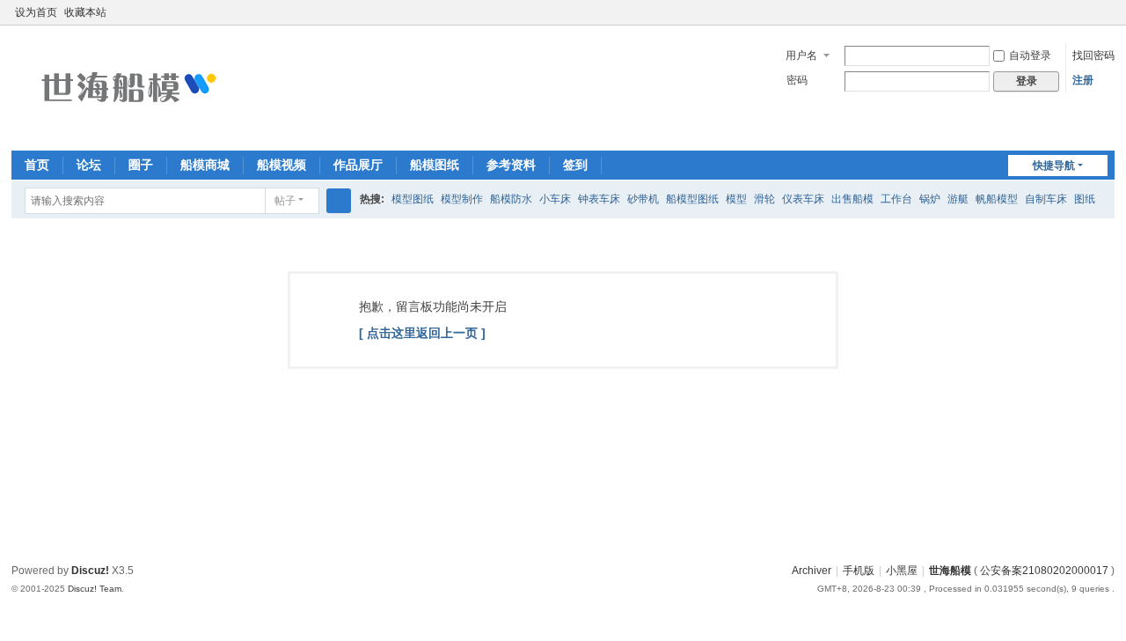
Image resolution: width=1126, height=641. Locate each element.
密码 (797, 80)
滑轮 (764, 199)
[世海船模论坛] (125, 86)
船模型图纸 (692, 199)
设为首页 (36, 12)
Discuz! (90, 570)
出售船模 (852, 199)
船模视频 (281, 165)
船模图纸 (434, 165)
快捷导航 (1054, 165)
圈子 (140, 165)
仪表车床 (803, 199)
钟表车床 (599, 199)
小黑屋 (902, 570)
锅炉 (929, 199)
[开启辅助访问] (1090, 12)
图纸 (1084, 199)
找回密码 (1093, 55)
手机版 (858, 570)
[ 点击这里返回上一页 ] (422, 333)
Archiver (811, 570)
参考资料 (511, 165)
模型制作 (462, 199)
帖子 (285, 201)
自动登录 (1030, 55)
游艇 (958, 199)
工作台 (896, 199)
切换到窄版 (1107, 19)
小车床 (555, 199)
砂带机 (643, 199)
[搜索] (338, 200)
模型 (736, 199)
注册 (1082, 80)
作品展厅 (358, 165)
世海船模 (950, 570)
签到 (575, 165)
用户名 (801, 55)
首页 (37, 165)
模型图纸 (412, 199)
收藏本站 (85, 12)
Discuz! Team (94, 588)
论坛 (89, 165)
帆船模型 (997, 199)
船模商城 (205, 165)
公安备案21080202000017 (1044, 570)
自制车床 (1046, 199)
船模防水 (511, 199)
